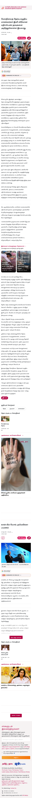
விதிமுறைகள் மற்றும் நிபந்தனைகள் (11, 747)
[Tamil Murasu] (7, 764)
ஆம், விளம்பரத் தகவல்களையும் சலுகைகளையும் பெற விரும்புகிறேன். (15, 752)
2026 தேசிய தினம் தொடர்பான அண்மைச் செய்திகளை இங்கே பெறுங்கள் (15, 7)
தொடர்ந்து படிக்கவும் (16, 637)
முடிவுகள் (12, 409)
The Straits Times (6, 770)
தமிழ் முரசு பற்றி (6, 781)
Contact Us (13, 788)
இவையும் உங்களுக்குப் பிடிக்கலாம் (12, 246)
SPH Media (25, 795)
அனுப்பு (16, 757)
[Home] (20, 764)
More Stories (16, 715)
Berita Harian (13, 772)
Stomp (28, 772)
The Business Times (17, 770)
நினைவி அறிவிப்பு (13, 785)
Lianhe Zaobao (5, 772)
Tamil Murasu (21, 772)
